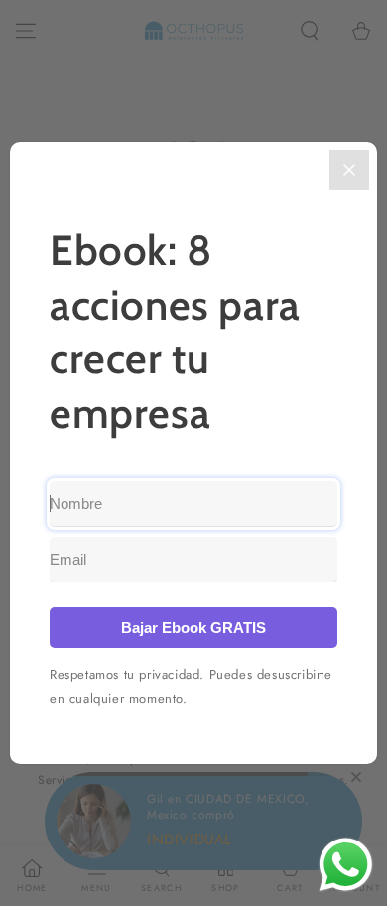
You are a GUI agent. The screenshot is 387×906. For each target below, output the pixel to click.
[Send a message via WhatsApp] (346, 865)
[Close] (349, 170)
